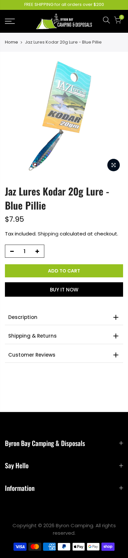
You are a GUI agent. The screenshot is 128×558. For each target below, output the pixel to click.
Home (11, 42)
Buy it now (64, 289)
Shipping (48, 233)
